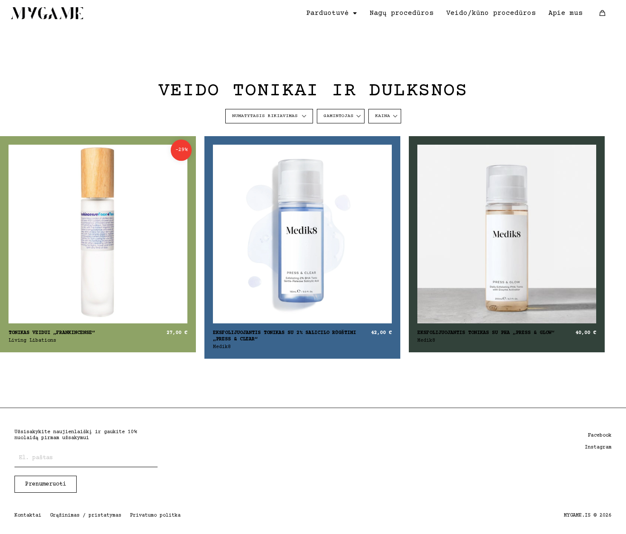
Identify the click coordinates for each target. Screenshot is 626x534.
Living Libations (32, 340)
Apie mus (565, 13)
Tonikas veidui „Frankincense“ (52, 333)
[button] (331, 13)
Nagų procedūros (402, 13)
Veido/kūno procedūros (491, 13)
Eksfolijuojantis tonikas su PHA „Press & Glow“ (485, 333)
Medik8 (222, 347)
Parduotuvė (327, 13)
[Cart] (602, 13)
